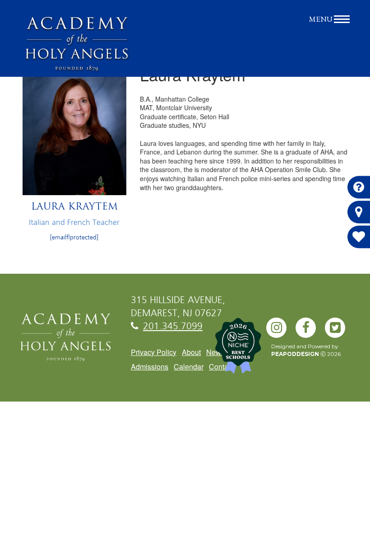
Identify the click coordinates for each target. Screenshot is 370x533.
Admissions (149, 366)
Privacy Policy (153, 352)
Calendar (189, 366)
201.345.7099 (173, 327)
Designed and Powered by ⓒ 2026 (306, 350)
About (191, 352)
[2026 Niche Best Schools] (230, 350)
